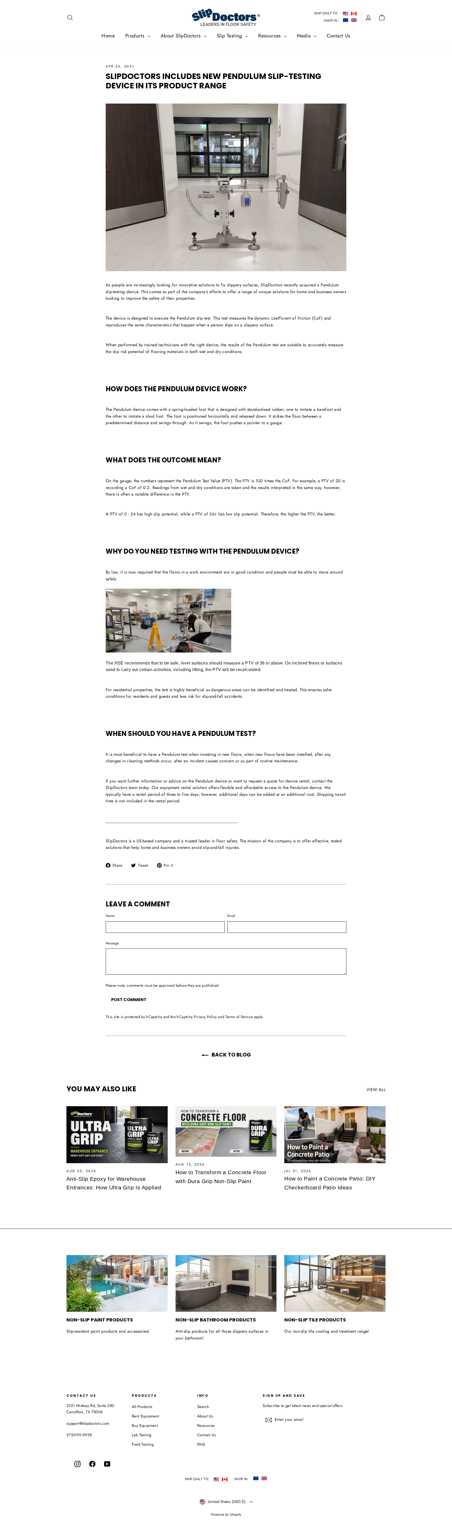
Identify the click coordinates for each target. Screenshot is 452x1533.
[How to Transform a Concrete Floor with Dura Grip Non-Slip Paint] (226, 1131)
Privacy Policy (205, 1016)
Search (203, 1407)
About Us (205, 1416)
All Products (142, 1407)
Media (304, 35)
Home (108, 35)
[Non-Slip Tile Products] (335, 1283)
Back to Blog (231, 1054)
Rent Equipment (146, 1416)
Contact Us (339, 35)
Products (135, 35)
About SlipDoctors (181, 35)
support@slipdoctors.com (88, 1423)
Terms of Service (239, 1016)
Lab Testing (141, 1435)
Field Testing (143, 1444)
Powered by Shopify (226, 1515)
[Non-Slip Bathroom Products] (226, 1283)
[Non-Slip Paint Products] (117, 1283)
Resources (270, 35)
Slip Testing (230, 35)
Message (112, 943)
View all (376, 1090)
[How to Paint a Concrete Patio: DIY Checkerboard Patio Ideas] (335, 1134)
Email (231, 915)
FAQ (201, 1444)
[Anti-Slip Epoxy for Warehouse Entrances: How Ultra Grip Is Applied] (117, 1134)
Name (110, 915)
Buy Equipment (145, 1425)
